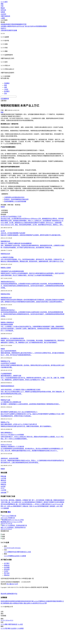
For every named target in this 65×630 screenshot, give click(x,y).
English (6, 571)
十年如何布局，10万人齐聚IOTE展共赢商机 (20, 389)
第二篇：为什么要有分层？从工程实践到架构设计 (21, 502)
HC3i (14, 548)
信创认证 (15, 26)
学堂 (2, 6)
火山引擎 (44, 603)
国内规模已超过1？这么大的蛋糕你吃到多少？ (19, 412)
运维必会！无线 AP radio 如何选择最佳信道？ (36, 506)
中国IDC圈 (22, 603)
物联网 (3, 207)
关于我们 (6, 563)
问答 (7, 30)
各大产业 (7, 361)
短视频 (15, 24)
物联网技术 (10, 322)
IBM (2, 444)
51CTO (6, 548)
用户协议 (6, 573)
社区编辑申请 (5, 98)
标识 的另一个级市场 (12, 446)
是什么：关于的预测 (12, 338)
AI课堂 (3, 18)
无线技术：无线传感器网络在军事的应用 (16, 199)
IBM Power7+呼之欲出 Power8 (12, 434)
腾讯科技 (9, 601)
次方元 (39, 603)
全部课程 (3, 26)
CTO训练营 (22, 556)
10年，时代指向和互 (13, 233)
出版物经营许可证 (11, 593)
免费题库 (44, 26)
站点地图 (6, 567)
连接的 (6, 297)
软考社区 (3, 10)
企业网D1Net (29, 603)
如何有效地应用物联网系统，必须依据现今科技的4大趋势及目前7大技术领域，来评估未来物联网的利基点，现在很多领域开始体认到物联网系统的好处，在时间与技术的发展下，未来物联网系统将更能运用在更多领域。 (32, 285)
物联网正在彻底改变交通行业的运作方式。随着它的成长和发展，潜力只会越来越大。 (26, 426)
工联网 (4, 603)
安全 (6, 253)
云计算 (3, 231)
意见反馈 (6, 569)
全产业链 (7, 400)
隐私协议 (6, 575)
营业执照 (3, 593)
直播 (15, 30)
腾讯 (6, 241)
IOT (6, 308)
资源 (4, 30)
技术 (8, 241)
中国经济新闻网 (56, 601)
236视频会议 (15, 603)
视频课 (3, 24)
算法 (8, 294)
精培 (12, 556)
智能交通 (3, 432)
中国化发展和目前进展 (12, 271)
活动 (5, 93)
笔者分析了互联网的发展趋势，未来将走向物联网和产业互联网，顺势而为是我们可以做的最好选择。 (31, 235)
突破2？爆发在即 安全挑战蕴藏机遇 (16, 243)
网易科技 (14, 601)
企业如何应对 (8, 363)
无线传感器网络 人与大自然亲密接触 (15, 201)
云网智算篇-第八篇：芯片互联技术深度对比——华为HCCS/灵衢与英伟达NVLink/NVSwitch (33, 504)
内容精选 (6, 83)
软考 (11, 26)
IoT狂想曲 (7, 257)
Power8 (9, 444)
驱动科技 (25, 601)
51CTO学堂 (7, 556)
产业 (8, 422)
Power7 (5, 444)
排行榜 (11, 24)
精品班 (3, 8)
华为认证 (21, 26)
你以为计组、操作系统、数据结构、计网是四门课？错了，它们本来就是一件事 (24, 500)
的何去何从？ (8, 310)
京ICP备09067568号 (12, 584)
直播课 (19, 24)
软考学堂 (23, 24)
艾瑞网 (40, 601)
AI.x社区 (28, 552)
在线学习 (3, 28)
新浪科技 (3, 601)
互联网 (9, 267)
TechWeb (35, 601)
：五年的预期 (9, 458)
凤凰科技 (19, 601)
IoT (6, 267)
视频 (5, 85)
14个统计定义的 (11, 402)
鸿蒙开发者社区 (5, 16)
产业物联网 (4, 373)
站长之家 (45, 601)
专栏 (13, 30)
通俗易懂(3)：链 (11, 375)
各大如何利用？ (9, 351)
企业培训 (3, 14)
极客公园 (9, 603)
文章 (2, 30)
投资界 (35, 603)
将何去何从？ (8, 281)
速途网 (50, 601)
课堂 (10, 30)
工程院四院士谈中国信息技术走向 (14, 197)
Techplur (18, 548)
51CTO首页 (4, 2)
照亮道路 (7, 324)
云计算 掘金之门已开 (11, 216)
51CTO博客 (7, 552)
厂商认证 (26, 26)
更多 (9, 512)
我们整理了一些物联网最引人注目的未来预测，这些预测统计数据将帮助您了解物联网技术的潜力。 (30, 404)
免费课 (3, 12)
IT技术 (31, 26)
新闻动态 (6, 565)
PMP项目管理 (37, 26)
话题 (5, 87)
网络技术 (11, 386)
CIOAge (10, 548)
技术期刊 (6, 91)
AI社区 (6, 89)
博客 (2, 4)
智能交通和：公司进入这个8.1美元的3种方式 (19, 424)
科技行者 (30, 601)
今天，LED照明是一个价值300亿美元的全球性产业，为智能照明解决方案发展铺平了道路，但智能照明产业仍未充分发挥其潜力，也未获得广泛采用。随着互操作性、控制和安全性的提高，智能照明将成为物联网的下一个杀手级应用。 (32, 328)
